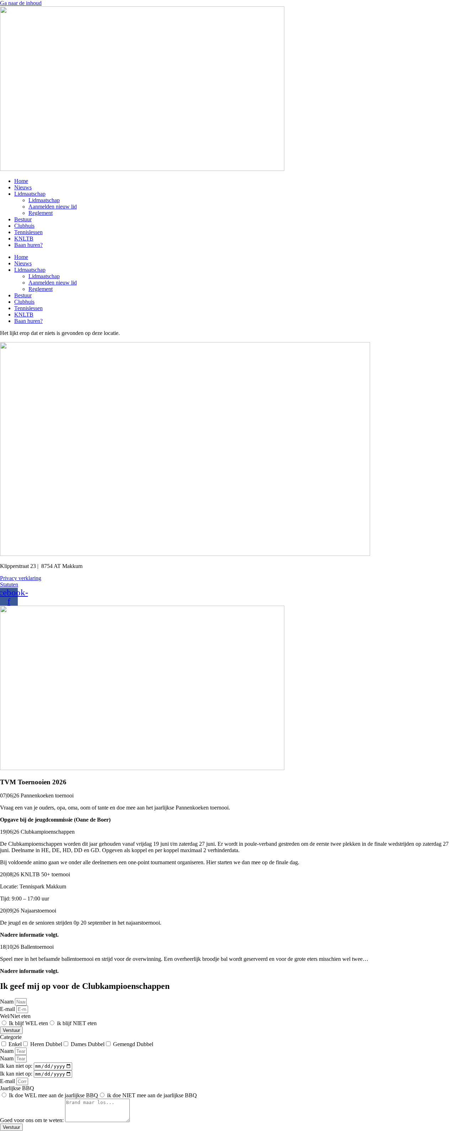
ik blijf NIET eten (77, 1023)
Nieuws (23, 187)
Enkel (15, 1044)
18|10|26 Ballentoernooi (27, 947)
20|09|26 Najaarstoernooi (28, 911)
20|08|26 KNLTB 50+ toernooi (35, 874)
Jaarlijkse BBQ (17, 1088)
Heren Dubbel (46, 1044)
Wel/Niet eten (15, 1016)
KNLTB (23, 239)
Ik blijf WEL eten (28, 1023)
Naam (7, 1002)
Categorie (11, 1037)
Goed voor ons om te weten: (32, 1120)
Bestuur (23, 219)
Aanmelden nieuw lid (52, 207)
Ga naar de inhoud (21, 3)
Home (21, 181)
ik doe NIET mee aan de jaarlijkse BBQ (152, 1095)
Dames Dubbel (88, 1044)
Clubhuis (24, 226)
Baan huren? (28, 245)
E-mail (8, 1009)
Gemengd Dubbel (133, 1044)
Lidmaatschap (30, 194)
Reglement (40, 213)
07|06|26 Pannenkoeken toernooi (37, 795)
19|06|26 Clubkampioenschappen (37, 832)
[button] (227, 795)
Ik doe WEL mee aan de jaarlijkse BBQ (53, 1095)
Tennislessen (28, 232)
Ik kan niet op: (17, 1066)
